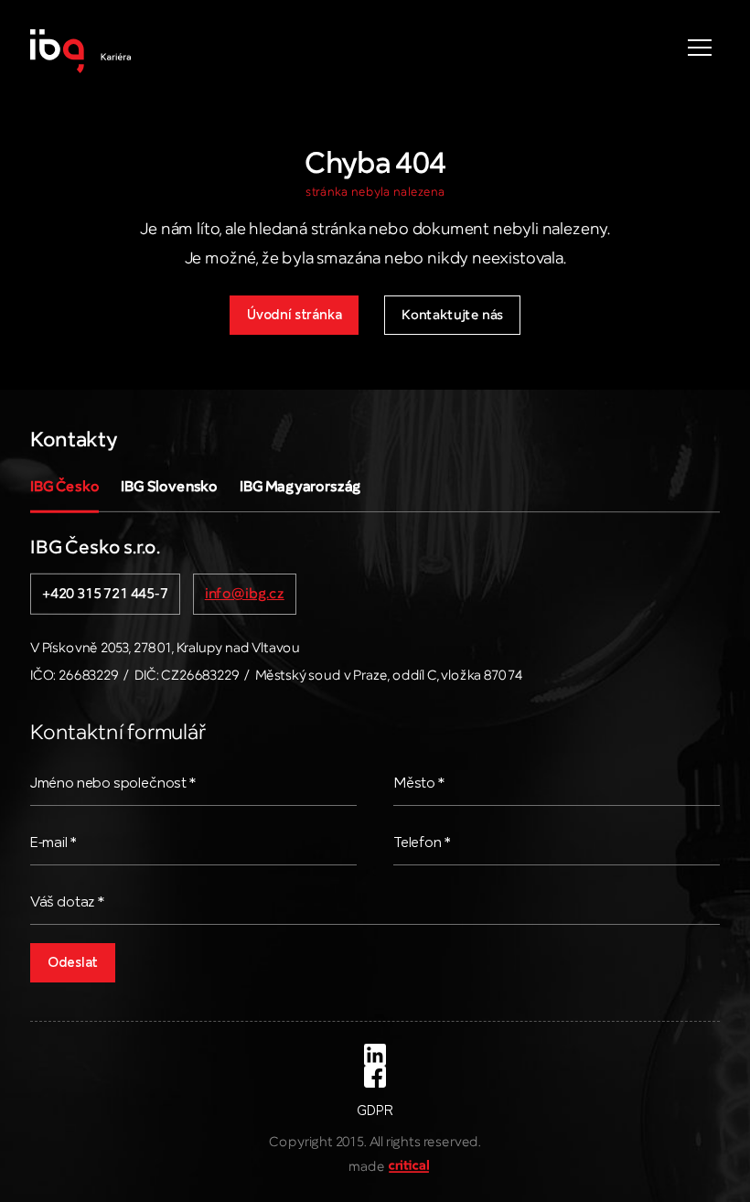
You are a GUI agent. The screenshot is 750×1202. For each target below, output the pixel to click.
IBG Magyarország (300, 487)
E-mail (53, 843)
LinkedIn (375, 1055)
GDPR (374, 1111)
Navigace (700, 47)
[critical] (408, 1167)
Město (419, 784)
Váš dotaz (67, 903)
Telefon (421, 843)
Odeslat (73, 963)
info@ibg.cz (244, 594)
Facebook (375, 1077)
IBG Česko (64, 487)
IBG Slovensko (169, 487)
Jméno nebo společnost (113, 784)
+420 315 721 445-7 (105, 594)
